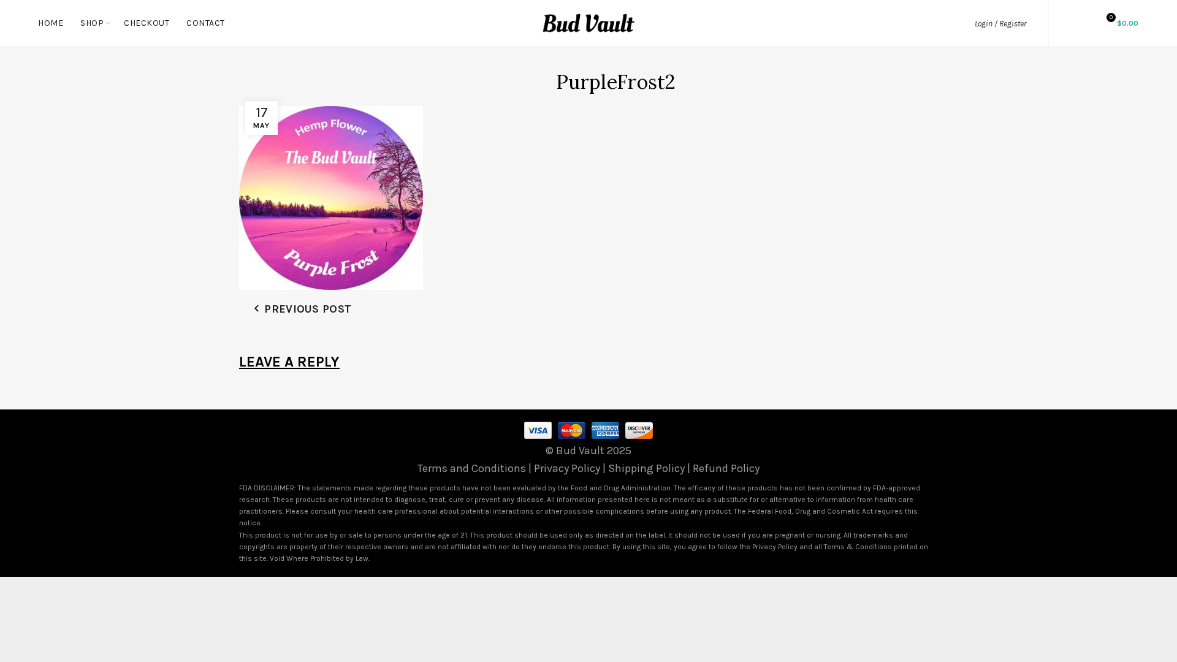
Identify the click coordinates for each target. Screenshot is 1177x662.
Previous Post (307, 309)
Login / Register (1000, 23)
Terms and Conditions (471, 468)
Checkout (146, 23)
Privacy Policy (567, 468)
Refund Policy (726, 468)
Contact (205, 23)
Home (50, 23)
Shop (92, 23)
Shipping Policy (646, 468)
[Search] (1076, 22)
